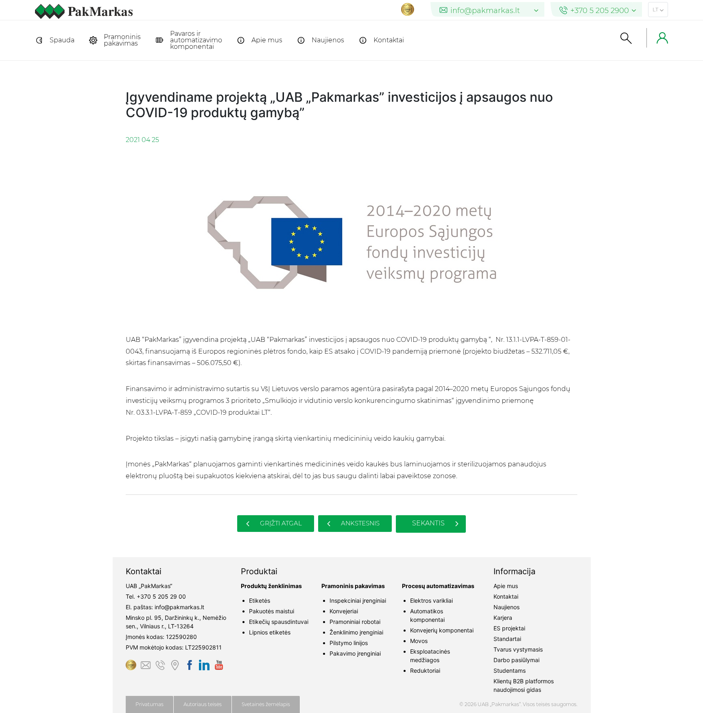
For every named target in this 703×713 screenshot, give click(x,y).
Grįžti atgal (280, 523)
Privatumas (149, 704)
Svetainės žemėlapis (266, 704)
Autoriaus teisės (202, 704)
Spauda (62, 40)
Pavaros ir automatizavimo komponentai (196, 40)
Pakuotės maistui (271, 611)
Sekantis (429, 523)
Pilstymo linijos (349, 642)
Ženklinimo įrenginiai (356, 632)
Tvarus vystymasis (518, 649)
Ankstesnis (359, 523)
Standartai (507, 638)
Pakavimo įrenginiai (355, 653)
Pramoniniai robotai (355, 621)
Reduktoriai (425, 670)
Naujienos (328, 40)
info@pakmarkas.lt (179, 607)
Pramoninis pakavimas (122, 40)
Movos (419, 640)
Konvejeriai (344, 611)
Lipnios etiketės (269, 632)
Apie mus (266, 40)
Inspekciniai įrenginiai (358, 600)
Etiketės (259, 600)
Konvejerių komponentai (442, 630)
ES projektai (509, 628)
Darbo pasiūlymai (516, 659)
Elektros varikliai (431, 600)
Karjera (502, 617)
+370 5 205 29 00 (161, 596)
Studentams (509, 670)
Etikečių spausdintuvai (278, 621)
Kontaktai (388, 40)
